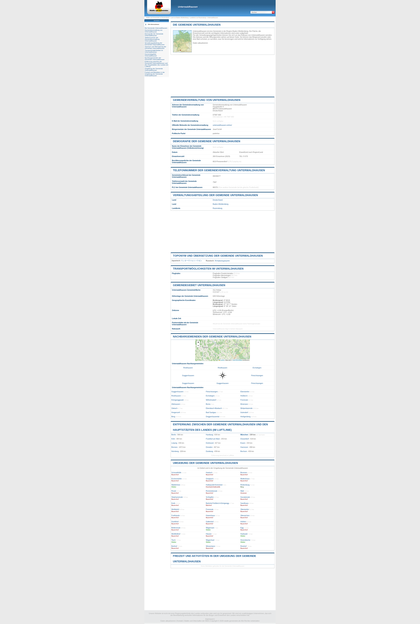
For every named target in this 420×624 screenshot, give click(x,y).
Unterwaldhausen (188, 6)
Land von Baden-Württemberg (179, 17)
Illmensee (244, 404)
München (244, 435)
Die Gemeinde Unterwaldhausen (196, 24)
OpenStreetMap (237, 360)
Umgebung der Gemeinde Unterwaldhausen (205, 462)
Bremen (174, 447)
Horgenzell (175, 412)
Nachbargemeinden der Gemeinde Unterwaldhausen (212, 336)
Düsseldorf (244, 439)
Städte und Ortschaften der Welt (196, 621)
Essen (242, 443)
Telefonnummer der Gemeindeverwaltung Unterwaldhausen (219, 170)
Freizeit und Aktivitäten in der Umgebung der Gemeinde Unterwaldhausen (155, 74)
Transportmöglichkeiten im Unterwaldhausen (208, 268)
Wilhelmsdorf (211, 400)
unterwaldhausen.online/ (222, 125)
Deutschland (218, 200)
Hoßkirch (244, 396)
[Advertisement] (223, 75)
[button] (198, 342)
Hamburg (209, 435)
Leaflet (222, 360)
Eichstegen (257, 368)
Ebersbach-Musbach (214, 408)
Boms (208, 404)
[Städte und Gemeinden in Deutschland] (159, 11)
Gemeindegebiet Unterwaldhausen (199, 285)
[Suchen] (273, 12)
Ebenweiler (244, 392)
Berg (173, 417)
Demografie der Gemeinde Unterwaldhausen (206, 141)
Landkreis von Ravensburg (198, 17)
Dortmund (210, 443)
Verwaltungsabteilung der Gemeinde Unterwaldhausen (215, 195)
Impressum (209, 619)
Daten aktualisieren (200, 43)
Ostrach (174, 408)
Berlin (173, 435)
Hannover (244, 447)
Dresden (209, 447)
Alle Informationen (153, 24)
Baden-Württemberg (220, 204)
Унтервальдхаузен (222, 261)
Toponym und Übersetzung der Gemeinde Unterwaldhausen (218, 255)
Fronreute (244, 400)
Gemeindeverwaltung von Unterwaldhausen (206, 99)
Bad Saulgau (211, 412)
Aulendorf (244, 412)
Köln (173, 439)
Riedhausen (188, 368)
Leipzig (174, 443)
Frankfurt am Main (213, 439)
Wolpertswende (246, 408)
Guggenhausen (188, 375)
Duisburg (209, 451)
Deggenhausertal (212, 417)
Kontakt (180, 621)
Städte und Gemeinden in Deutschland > (158, 17)
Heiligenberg (245, 417)
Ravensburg (217, 208)
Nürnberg (175, 451)
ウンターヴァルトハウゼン (191, 261)
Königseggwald (177, 400)
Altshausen (175, 404)
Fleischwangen (257, 375)
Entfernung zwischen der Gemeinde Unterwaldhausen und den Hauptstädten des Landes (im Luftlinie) (156, 64)
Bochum (243, 451)
